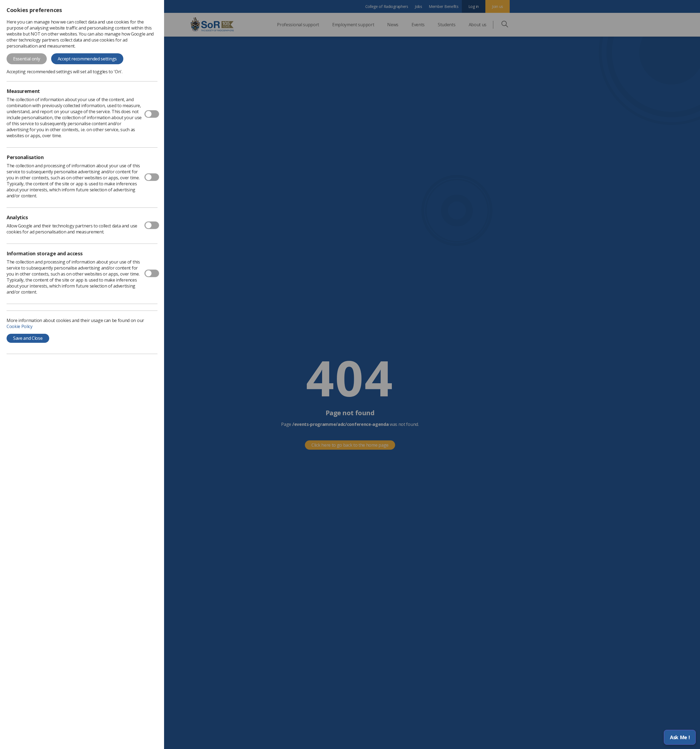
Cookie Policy (20, 326)
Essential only (26, 59)
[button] (680, 737)
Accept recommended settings (87, 59)
